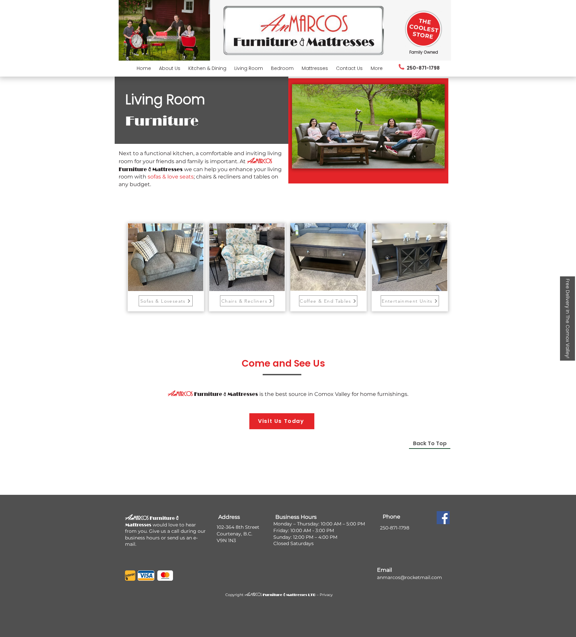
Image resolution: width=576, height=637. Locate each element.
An (247, 594)
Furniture (272, 595)
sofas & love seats (171, 176)
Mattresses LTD (300, 595)
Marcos (256, 594)
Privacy (326, 594)
